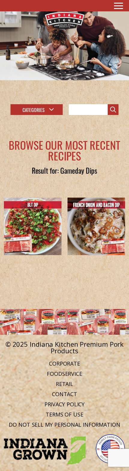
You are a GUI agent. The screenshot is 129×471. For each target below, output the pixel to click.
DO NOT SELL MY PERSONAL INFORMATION (64, 424)
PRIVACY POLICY (64, 404)
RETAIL (64, 383)
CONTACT (64, 394)
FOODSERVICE (64, 373)
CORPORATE (64, 363)
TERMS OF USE (64, 414)
